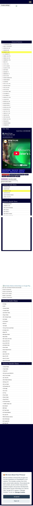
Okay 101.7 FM (6, 111)
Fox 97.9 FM (6, 75)
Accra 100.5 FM (6, 343)
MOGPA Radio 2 (6, 105)
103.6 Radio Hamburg (7, 379)
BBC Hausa (6, 209)
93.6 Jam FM (5, 414)
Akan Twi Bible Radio (9, 194)
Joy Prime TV (6, 95)
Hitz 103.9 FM (6, 87)
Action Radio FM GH (7, 349)
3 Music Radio (5, 397)
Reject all (16, 501)
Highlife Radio (6, 85)
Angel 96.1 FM (6, 58)
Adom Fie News (6, 358)
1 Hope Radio (5, 368)
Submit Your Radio (6, 295)
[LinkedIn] (29, 364)
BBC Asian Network (8, 207)
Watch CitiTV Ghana (7, 293)
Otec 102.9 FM (6, 117)
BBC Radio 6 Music (8, 213)
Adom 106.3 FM (6, 48)
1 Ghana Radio (6, 366)
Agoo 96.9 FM (7, 192)
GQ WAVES (5, 81)
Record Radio (5, 174)
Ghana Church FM (7, 77)
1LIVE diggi (5, 388)
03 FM (4, 306)
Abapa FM (5, 332)
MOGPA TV (21, 170)
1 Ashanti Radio (6, 308)
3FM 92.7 (5, 323)
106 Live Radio (6, 384)
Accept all (16, 496)
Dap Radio (5, 69)
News (26, 174)
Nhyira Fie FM (6, 109)
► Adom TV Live (5, 52)
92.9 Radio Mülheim (7, 412)
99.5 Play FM (5, 423)
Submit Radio (13, 174)
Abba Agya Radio (6, 334)
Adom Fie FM (6, 50)
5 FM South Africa (6, 401)
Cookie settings (5, 5)
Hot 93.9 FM (6, 89)
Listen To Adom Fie (6, 289)
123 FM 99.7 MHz (6, 312)
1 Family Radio (6, 310)
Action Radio (5, 347)
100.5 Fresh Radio (6, 375)
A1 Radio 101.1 (6, 330)
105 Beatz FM (5, 381)
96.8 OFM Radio (6, 418)
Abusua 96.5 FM (6, 340)
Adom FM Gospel (6, 360)
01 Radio (4, 303)
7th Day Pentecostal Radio (8, 327)
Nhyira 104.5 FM (6, 107)
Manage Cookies (20, 492)
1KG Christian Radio (7, 317)
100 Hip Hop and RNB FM (8, 373)
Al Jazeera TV (6, 54)
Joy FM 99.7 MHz (7, 91)
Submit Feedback (11, 176)
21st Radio (5, 319)
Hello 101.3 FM (6, 83)
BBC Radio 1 (6, 211)
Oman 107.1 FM (6, 113)
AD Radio (5, 351)
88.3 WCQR (5, 405)
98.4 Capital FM (6, 421)
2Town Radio (5, 395)
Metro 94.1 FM (6, 101)
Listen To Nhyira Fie (7, 291)
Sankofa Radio (6, 123)
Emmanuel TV (6, 73)
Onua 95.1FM (6, 115)
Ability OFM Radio (7, 46)
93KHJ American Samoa (8, 416)
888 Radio (5, 408)
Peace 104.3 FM (6, 119)
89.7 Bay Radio (6, 410)
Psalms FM (5, 121)
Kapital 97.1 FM (6, 97)
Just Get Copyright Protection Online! (11, 287)
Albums (4, 176)
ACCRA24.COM (7, 186)
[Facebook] (23, 364)
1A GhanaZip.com (7, 44)
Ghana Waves (6, 79)
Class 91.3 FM (6, 67)
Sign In (18, 176)
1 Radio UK (5, 371)
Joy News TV (6, 93)
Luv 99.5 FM (6, 99)
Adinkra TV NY (7, 205)
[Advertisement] (16, 23)
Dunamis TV (6, 71)
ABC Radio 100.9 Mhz (7, 338)
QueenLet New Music (7, 297)
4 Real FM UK (5, 399)
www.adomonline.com (8, 137)
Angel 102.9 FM (6, 56)
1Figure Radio (5, 314)
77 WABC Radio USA (7, 403)
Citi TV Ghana (6, 65)
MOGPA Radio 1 (6, 103)
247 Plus (4, 392)
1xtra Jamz (5, 390)
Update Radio (21, 174)
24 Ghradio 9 (5, 321)
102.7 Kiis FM (5, 377)
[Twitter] (26, 364)
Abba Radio (5, 336)
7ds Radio (5, 325)
